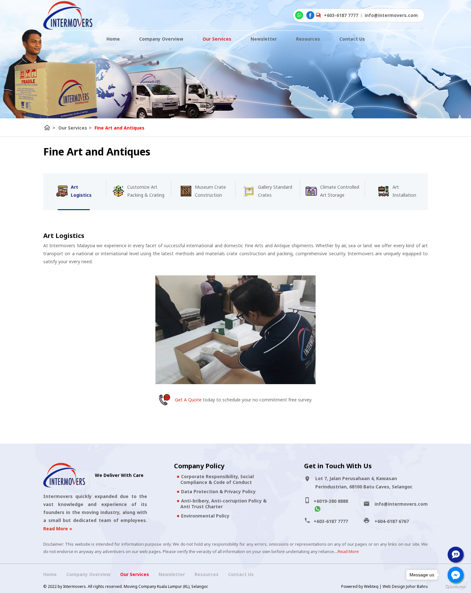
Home (113, 39)
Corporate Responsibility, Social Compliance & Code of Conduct (217, 479)
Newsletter (264, 39)
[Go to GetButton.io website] (455, 587)
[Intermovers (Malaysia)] (67, 15)
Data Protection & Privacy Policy (218, 491)
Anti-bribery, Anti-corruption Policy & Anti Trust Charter (223, 504)
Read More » (57, 529)
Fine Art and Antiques (120, 128)
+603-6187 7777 (341, 15)
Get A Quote (188, 400)
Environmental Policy (205, 516)
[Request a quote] (456, 555)
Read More (348, 551)
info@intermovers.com (401, 504)
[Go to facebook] (456, 575)
